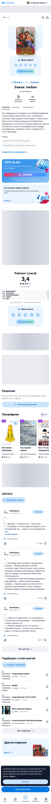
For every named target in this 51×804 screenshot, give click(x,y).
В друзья (39, 512)
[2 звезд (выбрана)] (17, 82)
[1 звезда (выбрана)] (15, 82)
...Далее (12, 776)
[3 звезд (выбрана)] (19, 82)
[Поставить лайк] (5, 543)
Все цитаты (24, 649)
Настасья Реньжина (28, 454)
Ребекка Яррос (44, 454)
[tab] (6, 108)
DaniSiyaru (14, 511)
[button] (25, 41)
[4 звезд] (30, 65)
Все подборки (24, 731)
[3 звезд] (25, 65)
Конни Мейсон (25, 91)
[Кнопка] (15, 423)
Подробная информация (14, 152)
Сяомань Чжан (8, 454)
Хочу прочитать (23, 789)
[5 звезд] (35, 65)
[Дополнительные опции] (47, 789)
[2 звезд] (21, 65)
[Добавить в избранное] (43, 17)
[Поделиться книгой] (47, 17)
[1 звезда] (16, 65)
